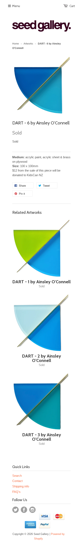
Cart (72, 6)
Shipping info (20, 486)
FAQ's (16, 491)
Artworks (28, 43)
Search (17, 475)
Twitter (15, 510)
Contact (17, 481)
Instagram (32, 510)
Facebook (24, 510)
